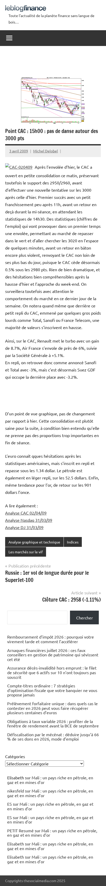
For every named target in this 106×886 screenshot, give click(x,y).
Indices (72, 542)
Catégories (15, 756)
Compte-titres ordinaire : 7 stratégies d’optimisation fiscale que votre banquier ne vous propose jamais (52, 690)
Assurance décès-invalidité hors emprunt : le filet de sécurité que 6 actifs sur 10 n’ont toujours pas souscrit (51, 672)
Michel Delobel (45, 151)
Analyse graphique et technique (34, 542)
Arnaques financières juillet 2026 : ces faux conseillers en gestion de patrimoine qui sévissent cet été (52, 655)
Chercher (84, 617)
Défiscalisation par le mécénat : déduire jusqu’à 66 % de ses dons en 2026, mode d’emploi (53, 737)
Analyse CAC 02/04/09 (26, 512)
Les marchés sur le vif (25, 551)
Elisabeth (15, 843)
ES (9, 803)
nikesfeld (15, 790)
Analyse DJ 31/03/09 (24, 527)
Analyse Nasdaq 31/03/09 (28, 520)
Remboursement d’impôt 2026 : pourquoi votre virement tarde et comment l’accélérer (50, 639)
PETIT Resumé (20, 830)
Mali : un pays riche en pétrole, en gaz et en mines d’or (50, 780)
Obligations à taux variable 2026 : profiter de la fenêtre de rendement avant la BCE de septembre (53, 723)
